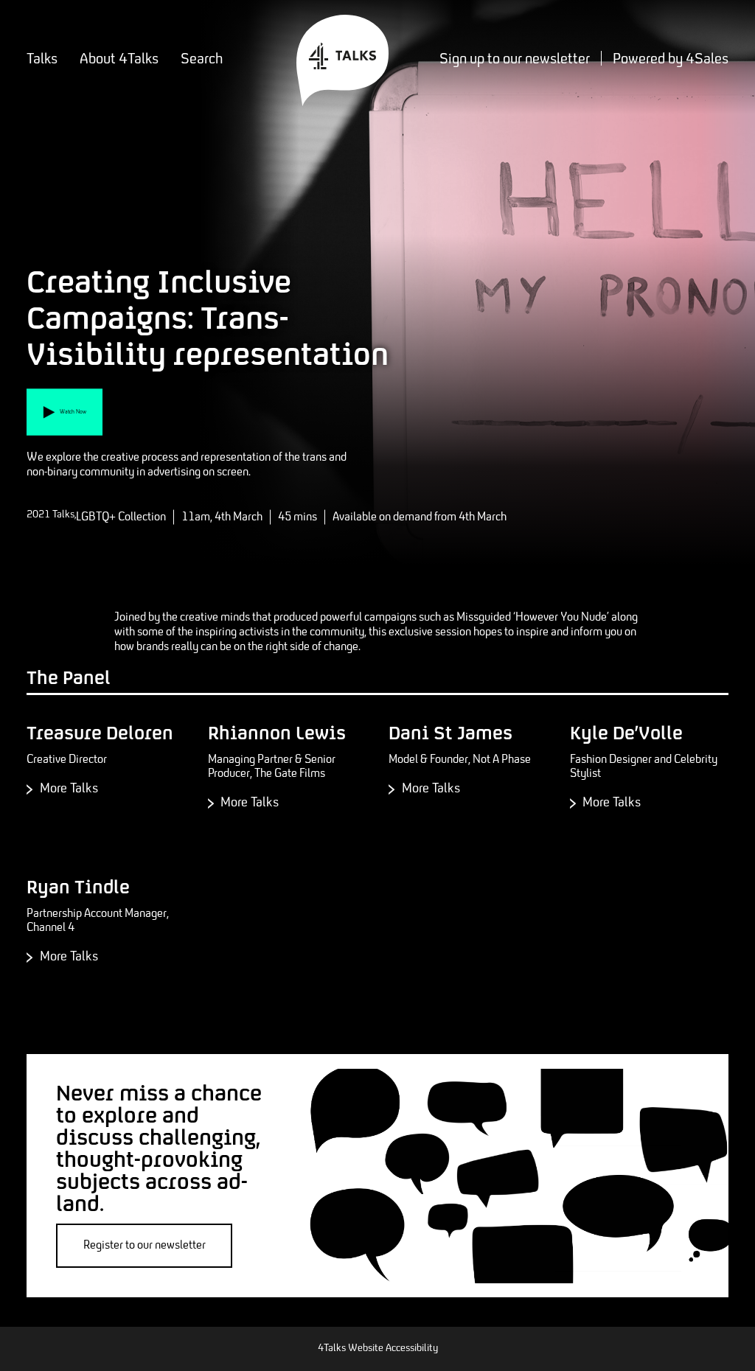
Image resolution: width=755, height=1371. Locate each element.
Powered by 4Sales (670, 59)
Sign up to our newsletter (514, 59)
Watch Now (81, 423)
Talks (42, 59)
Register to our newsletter (144, 1245)
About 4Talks (119, 59)
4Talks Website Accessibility (378, 1348)
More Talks (89, 790)
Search (202, 59)
